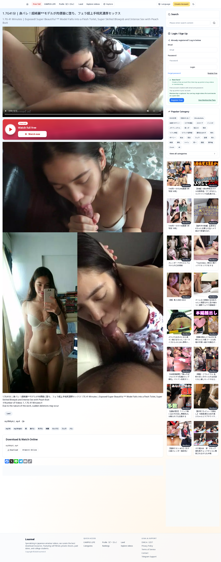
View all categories (178, 153)
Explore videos (93, 4)
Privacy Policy (147, 546)
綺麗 (47, 429)
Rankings (106, 546)
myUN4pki (18, 429)
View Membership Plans (207, 100)
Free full (37, 4)
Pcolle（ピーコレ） (67, 4)
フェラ (64, 429)
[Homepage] (27, 4)
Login (192, 67)
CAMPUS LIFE (50, 4)
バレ (71, 429)
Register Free (212, 73)
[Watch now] (10, 129)
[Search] (214, 22)
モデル (40, 429)
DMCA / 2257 (147, 542)
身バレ (32, 429)
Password (172, 55)
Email (170, 44)
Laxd (81, 4)
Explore (109, 4)
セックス (55, 429)
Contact (145, 553)
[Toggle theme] (193, 4)
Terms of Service (149, 549)
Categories (88, 546)
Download (14, 450)
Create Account (181, 4)
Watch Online (31, 450)
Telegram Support (149, 556)
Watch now (34, 134)
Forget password (174, 73)
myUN (8, 429)
